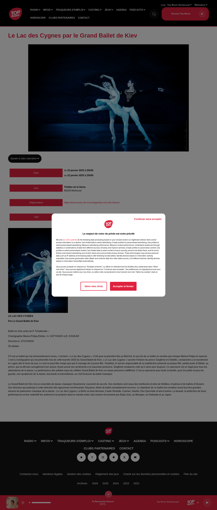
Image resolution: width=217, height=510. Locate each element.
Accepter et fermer (123, 286)
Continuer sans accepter (148, 219)
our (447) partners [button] (70, 239)
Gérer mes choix (94, 286)
